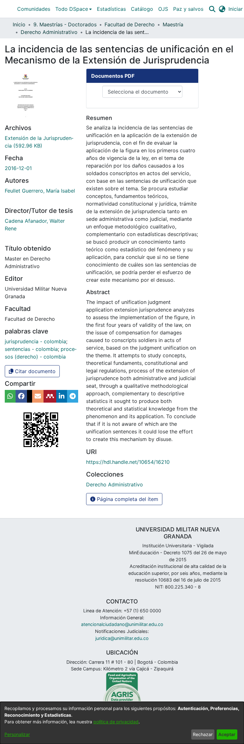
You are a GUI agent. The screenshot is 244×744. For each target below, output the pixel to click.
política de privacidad (116, 721)
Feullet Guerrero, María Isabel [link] (40, 191)
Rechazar (203, 734)
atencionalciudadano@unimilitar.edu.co (122, 624)
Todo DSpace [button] (71, 9)
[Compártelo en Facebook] (21, 396)
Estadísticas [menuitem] (111, 9)
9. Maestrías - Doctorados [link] (65, 24)
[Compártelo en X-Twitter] (29, 396)
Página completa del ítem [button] (126, 499)
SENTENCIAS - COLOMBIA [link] (31, 349)
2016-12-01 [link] (18, 168)
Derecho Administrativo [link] (49, 32)
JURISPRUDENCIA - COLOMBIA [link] (35, 341)
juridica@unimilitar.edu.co (122, 638)
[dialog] (122, 723)
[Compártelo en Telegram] (72, 396)
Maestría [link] (173, 24)
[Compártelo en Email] (38, 396)
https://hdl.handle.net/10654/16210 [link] (128, 462)
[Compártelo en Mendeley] (50, 396)
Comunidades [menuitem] (33, 9)
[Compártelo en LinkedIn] (61, 396)
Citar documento (34, 371)
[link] (114, 484)
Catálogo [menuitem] (142, 9)
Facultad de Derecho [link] (130, 24)
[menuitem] (73, 9)
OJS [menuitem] (163, 9)
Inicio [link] (19, 24)
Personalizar (17, 734)
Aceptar (226, 734)
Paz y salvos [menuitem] (188, 9)
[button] (212, 9)
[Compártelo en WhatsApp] (10, 396)
